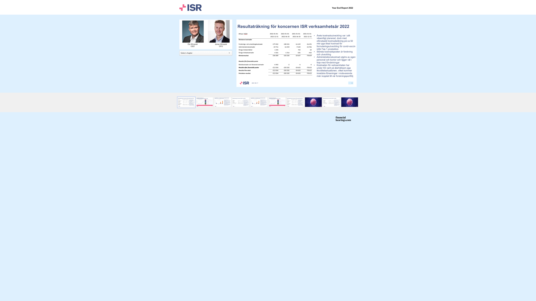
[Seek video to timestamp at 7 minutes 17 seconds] (240, 102)
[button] (206, 35)
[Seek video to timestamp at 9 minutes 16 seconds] (259, 102)
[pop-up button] (224, 45)
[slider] (206, 41)
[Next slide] (354, 52)
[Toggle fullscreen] (354, 22)
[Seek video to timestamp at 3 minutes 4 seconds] (204, 102)
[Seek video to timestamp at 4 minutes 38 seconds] (222, 102)
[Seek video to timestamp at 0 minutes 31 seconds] (186, 102)
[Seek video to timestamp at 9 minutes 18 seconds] (349, 102)
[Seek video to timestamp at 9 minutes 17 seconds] (295, 102)
